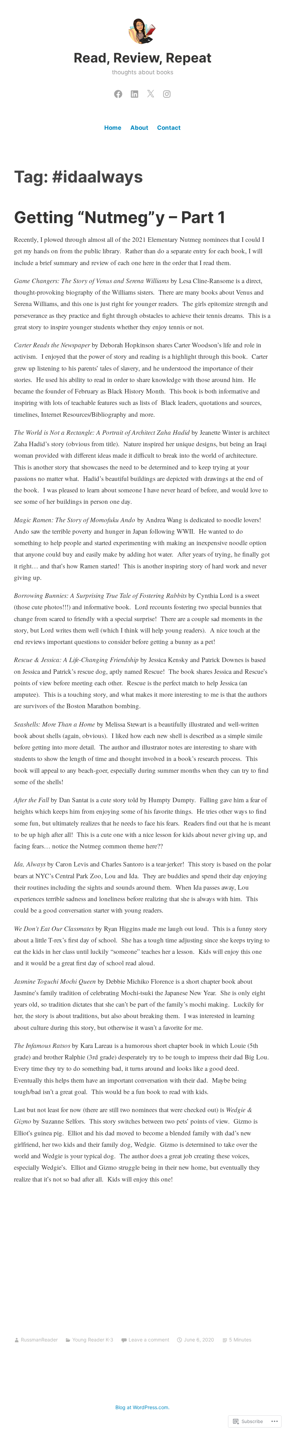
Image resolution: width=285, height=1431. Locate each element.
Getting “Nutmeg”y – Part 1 (120, 217)
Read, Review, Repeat (143, 58)
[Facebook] (118, 92)
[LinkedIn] (134, 92)
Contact (169, 127)
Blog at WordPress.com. (142, 1407)
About (139, 127)
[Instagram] (167, 92)
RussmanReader (39, 1340)
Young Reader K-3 (92, 1340)
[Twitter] (150, 92)
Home (112, 127)
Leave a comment (149, 1340)
